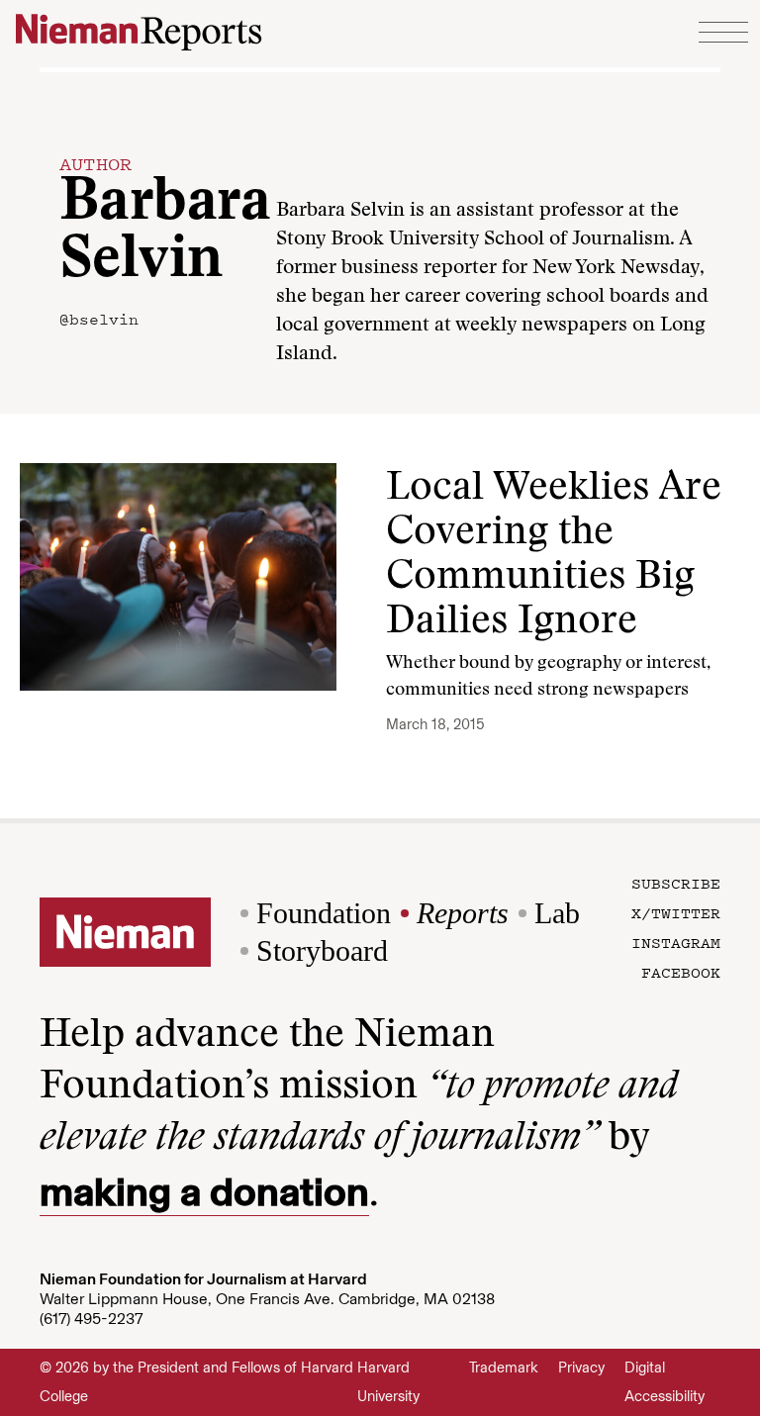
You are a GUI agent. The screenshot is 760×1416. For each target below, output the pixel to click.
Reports (463, 913)
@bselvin (99, 319)
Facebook (680, 972)
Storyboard (322, 950)
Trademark (503, 1367)
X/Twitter (675, 912)
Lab (557, 913)
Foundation (323, 913)
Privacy (581, 1367)
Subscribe (675, 883)
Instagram (675, 942)
